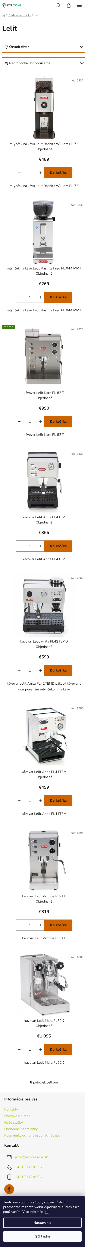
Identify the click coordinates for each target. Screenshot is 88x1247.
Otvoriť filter (19, 46)
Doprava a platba (17, 1116)
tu (46, 1211)
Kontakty (11, 1109)
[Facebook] (9, 1189)
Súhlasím (42, 1236)
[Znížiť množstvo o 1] (19, 172)
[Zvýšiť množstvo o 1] (40, 172)
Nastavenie (42, 1222)
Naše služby (13, 1122)
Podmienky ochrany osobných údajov (32, 1135)
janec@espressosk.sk (31, 1157)
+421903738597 (29, 1167)
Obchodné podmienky (21, 1129)
